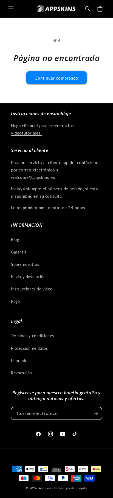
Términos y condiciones (32, 335)
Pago (15, 301)
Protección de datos (29, 348)
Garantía (19, 252)
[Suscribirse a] (96, 413)
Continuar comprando (56, 77)
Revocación (21, 373)
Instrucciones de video (31, 289)
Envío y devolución (28, 276)
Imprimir (19, 360)
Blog (15, 239)
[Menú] (11, 9)
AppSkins (46, 488)
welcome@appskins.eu (33, 177)
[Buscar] (88, 9)
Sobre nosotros (25, 264)
